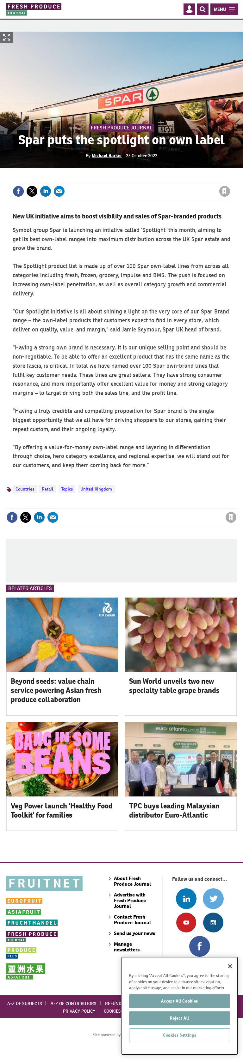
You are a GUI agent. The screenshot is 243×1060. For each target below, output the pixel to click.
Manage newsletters (127, 947)
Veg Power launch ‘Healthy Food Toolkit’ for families (62, 810)
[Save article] (224, 191)
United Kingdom (96, 489)
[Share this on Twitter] (32, 191)
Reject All (179, 1018)
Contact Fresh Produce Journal (132, 920)
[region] (179, 1006)
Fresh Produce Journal (122, 127)
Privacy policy (79, 1011)
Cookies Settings (179, 1035)
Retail (47, 489)
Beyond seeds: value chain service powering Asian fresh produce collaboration (56, 690)
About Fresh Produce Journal (132, 881)
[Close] (230, 966)
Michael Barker (107, 155)
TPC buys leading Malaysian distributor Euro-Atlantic (174, 810)
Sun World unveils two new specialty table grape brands (174, 685)
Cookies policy (120, 1011)
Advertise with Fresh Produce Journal (130, 900)
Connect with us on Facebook (199, 946)
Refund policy (121, 1003)
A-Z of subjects (24, 1003)
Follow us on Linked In (186, 898)
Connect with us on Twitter (213, 898)
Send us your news (134, 933)
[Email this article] (59, 191)
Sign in (149, 178)
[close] (229, 178)
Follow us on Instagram (213, 922)
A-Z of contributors (74, 1003)
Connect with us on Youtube (186, 922)
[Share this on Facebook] (18, 191)
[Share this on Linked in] (45, 191)
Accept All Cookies (179, 1001)
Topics (67, 489)
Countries (25, 489)
